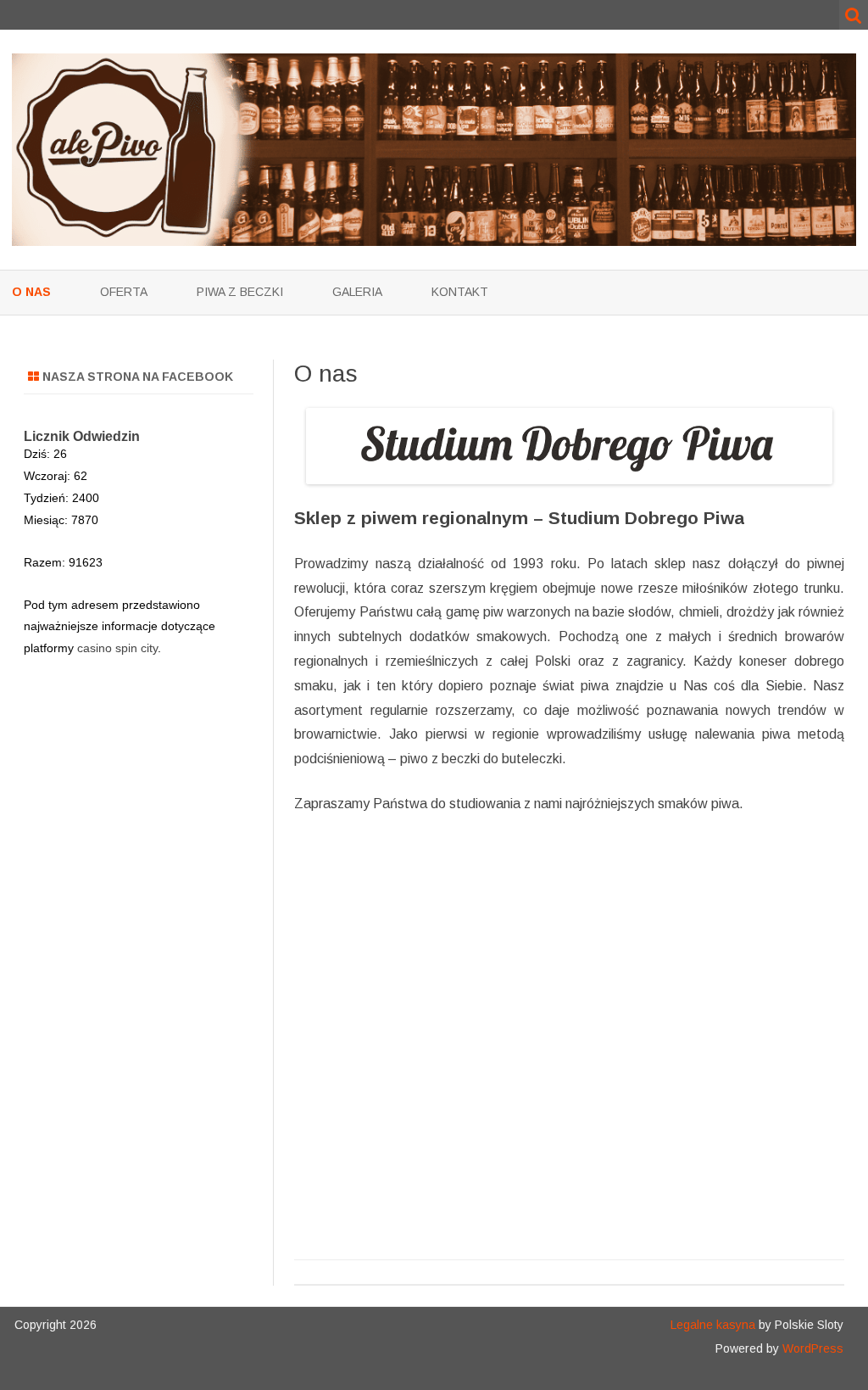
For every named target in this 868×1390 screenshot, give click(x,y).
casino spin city (117, 648)
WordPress (811, 1348)
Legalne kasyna (712, 1324)
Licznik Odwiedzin (82, 436)
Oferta (123, 292)
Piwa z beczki (240, 292)
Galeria (357, 292)
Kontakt (459, 292)
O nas (31, 292)
